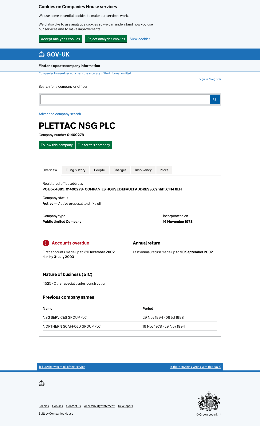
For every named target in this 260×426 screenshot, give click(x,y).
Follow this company (57, 145)
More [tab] (164, 170)
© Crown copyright (208, 414)
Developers (125, 406)
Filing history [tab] (75, 170)
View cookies (140, 39)
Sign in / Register (210, 79)
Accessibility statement (99, 406)
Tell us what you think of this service (62, 367)
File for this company (94, 145)
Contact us (73, 406)
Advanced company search (60, 114)
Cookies (57, 406)
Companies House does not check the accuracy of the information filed (85, 73)
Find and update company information (69, 66)
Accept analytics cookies (60, 39)
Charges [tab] (120, 170)
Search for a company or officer (63, 86)
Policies (44, 406)
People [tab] (99, 170)
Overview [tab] (49, 170)
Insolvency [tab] (143, 170)
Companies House (61, 413)
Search (215, 99)
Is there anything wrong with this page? (195, 367)
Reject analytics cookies (106, 39)
